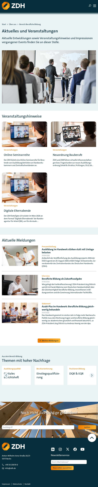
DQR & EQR (76, 373)
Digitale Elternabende (17, 211)
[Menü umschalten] (92, 5)
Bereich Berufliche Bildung (30, 24)
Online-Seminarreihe (17, 155)
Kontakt (27, 484)
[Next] (92, 375)
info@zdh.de (10, 468)
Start (4, 24)
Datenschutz (17, 484)
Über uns (12, 24)
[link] (53, 449)
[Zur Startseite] (13, 6)
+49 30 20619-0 (11, 464)
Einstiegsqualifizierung (48, 375)
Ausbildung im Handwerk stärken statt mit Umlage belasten (68, 251)
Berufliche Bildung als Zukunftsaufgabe (62, 278)
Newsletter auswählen (62, 468)
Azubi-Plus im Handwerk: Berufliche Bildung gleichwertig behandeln (68, 308)
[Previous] (6, 375)
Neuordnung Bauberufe (67, 155)
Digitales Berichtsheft (11, 375)
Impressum (6, 484)
